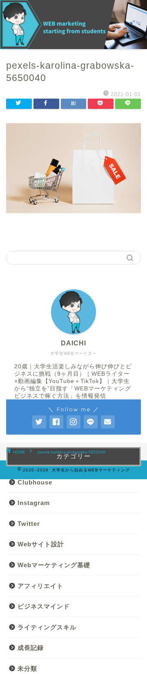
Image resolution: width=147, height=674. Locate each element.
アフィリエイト (40, 585)
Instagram (34, 502)
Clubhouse (35, 482)
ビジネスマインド (44, 606)
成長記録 (31, 647)
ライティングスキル (47, 627)
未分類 (27, 668)
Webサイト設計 (41, 544)
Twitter (29, 523)
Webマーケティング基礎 (54, 564)
